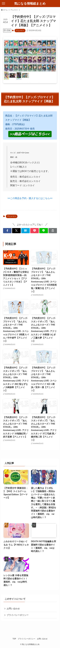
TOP (14, 639)
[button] (7, 230)
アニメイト (20, 30)
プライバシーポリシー (18, 615)
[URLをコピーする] (52, 230)
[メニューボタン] (3, 3)
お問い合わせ (13, 608)
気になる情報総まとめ (30, 3)
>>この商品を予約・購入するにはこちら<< (30, 198)
